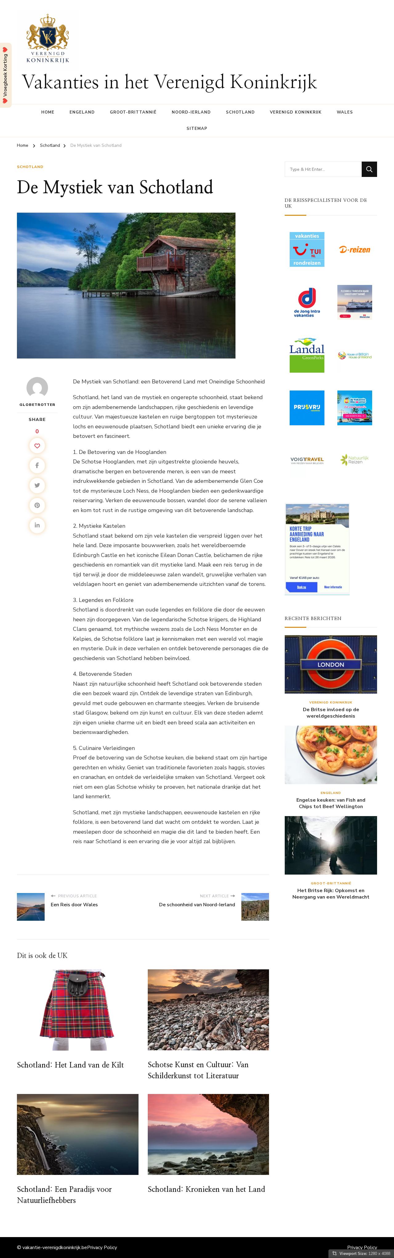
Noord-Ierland (191, 112)
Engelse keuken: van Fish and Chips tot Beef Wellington (330, 803)
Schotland (240, 112)
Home (47, 112)
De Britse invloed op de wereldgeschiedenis (331, 713)
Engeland (82, 112)
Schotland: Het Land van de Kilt (70, 1065)
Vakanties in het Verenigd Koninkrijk (169, 83)
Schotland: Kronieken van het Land (206, 1189)
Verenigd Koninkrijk (296, 112)
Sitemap (197, 128)
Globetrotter (37, 404)
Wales (345, 112)
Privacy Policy (102, 1247)
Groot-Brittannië (133, 112)
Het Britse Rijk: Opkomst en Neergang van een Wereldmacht (330, 893)
